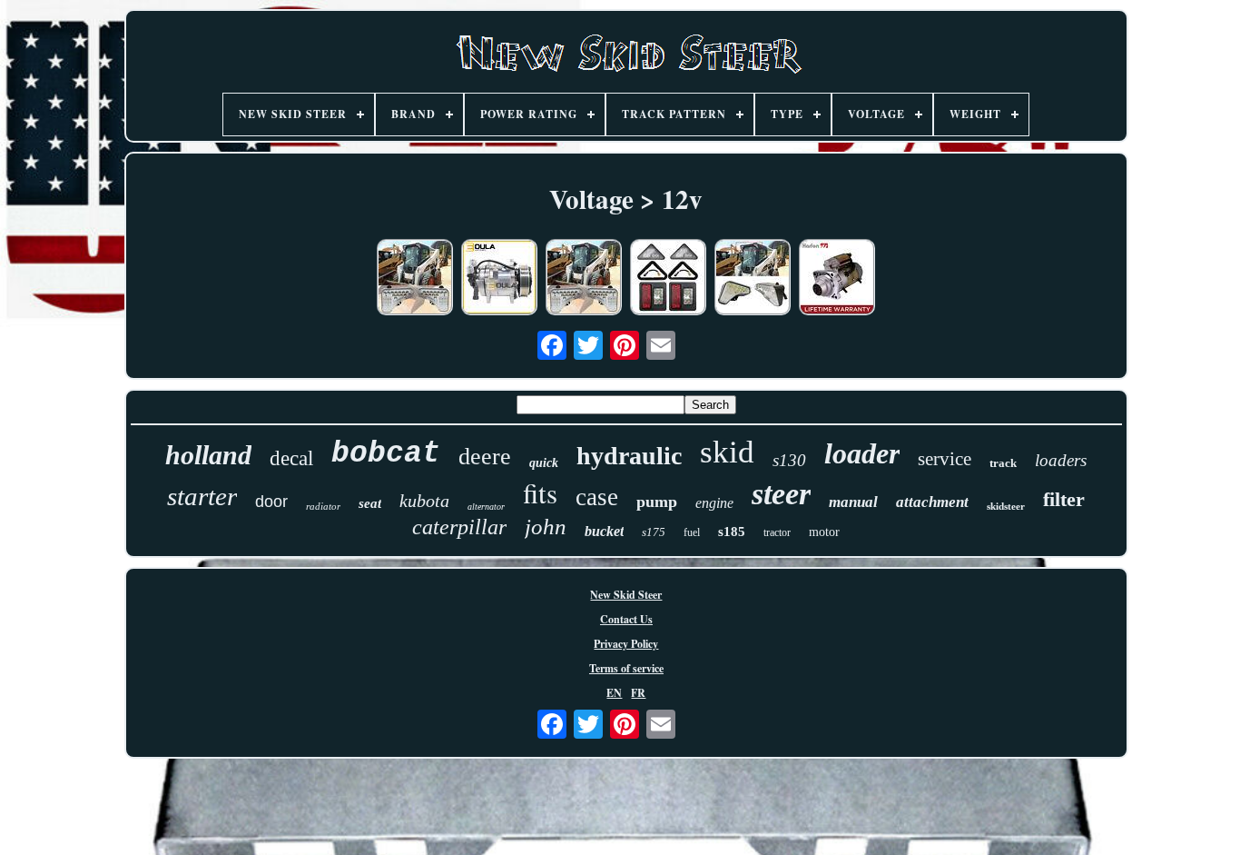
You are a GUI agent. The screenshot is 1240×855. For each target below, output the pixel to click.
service (944, 459)
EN (614, 693)
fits (540, 492)
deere (484, 456)
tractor (777, 532)
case (597, 497)
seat (370, 503)
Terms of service (626, 668)
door (271, 501)
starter (202, 496)
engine (714, 503)
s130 (789, 460)
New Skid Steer (626, 594)
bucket (604, 531)
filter (1064, 499)
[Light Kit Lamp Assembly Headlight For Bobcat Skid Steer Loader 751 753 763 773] (668, 279)
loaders (1061, 460)
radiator (323, 506)
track (1003, 463)
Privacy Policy (626, 643)
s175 (653, 532)
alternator (486, 507)
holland (208, 455)
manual (853, 502)
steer (781, 494)
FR (638, 693)
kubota (424, 501)
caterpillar (459, 527)
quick (543, 463)
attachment (932, 502)
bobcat (385, 454)
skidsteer (1006, 506)
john (545, 526)
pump (656, 501)
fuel (692, 532)
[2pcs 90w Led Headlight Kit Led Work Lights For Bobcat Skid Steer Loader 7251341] (752, 279)
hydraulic (629, 456)
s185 (731, 531)
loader (862, 453)
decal (291, 458)
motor (824, 532)
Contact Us (626, 619)
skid (727, 452)
